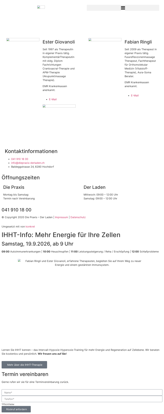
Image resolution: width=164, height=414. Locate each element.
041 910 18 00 (16, 210)
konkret (30, 226)
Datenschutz (78, 217)
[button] (123, 8)
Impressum (61, 217)
